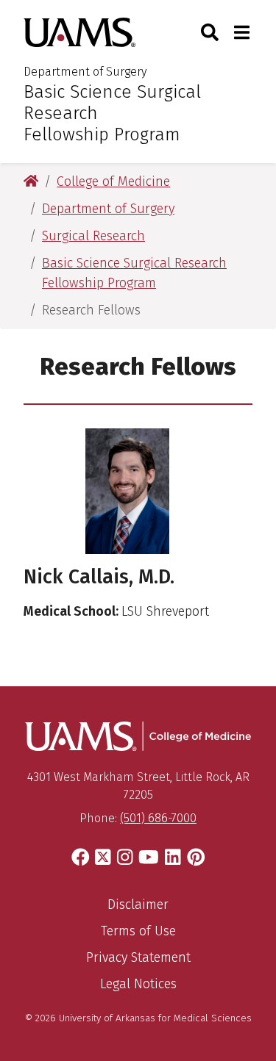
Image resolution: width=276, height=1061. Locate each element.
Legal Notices (138, 984)
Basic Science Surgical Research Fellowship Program (112, 113)
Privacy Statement (138, 957)
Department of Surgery (85, 72)
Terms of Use (138, 931)
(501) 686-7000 (158, 818)
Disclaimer (138, 904)
